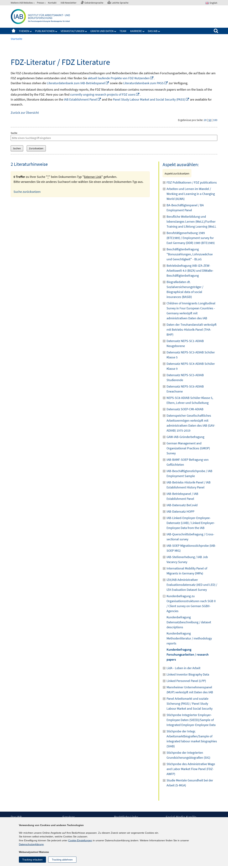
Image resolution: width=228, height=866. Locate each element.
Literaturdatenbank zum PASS (145, 83)
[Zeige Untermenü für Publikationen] (56, 31)
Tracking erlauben (32, 859)
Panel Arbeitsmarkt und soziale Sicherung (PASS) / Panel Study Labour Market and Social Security (190, 703)
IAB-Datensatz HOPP (180, 511)
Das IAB (152, 31)
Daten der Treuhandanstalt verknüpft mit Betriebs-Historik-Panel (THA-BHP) (192, 329)
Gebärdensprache (93, 2)
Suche (14, 133)
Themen (24, 31)
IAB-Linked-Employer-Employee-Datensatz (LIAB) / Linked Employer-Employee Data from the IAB (191, 523)
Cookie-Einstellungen (80, 840)
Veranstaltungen (72, 31)
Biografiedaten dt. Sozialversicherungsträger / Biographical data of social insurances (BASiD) (185, 289)
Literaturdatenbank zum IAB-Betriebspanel (78, 83)
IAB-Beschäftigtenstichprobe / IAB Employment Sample (189, 473)
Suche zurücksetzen (27, 192)
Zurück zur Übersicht (25, 113)
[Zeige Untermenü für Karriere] (143, 31)
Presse (40, 2)
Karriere (136, 31)
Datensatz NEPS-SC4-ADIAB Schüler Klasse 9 (191, 366)
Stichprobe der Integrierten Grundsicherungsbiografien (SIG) (188, 755)
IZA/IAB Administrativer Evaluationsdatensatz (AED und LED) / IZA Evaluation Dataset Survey (192, 585)
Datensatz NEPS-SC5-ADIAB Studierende (185, 377)
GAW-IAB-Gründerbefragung (185, 437)
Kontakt (52, 2)
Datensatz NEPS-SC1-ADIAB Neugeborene (185, 343)
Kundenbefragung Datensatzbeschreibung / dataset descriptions (189, 622)
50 (209, 120)
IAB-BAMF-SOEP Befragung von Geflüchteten (188, 462)
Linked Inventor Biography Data (188, 674)
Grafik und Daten (101, 31)
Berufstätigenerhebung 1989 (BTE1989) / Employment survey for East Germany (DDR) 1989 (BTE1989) (191, 238)
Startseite (13, 31)
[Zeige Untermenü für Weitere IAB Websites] (34, 3)
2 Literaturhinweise (29, 164)
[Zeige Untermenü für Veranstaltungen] (86, 31)
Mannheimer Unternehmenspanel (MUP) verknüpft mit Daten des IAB (190, 689)
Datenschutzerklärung (31, 844)
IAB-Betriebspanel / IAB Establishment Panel (182, 496)
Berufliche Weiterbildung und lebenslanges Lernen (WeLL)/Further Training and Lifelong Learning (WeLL (191, 221)
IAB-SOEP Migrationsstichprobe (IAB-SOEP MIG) (191, 548)
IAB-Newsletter (68, 2)
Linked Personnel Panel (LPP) (186, 681)
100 (215, 120)
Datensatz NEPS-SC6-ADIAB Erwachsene (185, 388)
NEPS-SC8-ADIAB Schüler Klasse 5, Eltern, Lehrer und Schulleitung (190, 400)
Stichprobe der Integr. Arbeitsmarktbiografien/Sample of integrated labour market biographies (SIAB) (192, 738)
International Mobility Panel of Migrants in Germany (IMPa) (187, 570)
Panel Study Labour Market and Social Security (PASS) (151, 99)
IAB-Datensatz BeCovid (182, 505)
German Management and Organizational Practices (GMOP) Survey (188, 448)
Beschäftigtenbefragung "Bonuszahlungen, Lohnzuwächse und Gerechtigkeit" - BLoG (190, 254)
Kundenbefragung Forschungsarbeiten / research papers (188, 654)
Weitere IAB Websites (22, 2)
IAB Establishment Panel (82, 99)
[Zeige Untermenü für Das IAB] (159, 31)
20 (205, 120)
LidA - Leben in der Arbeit (183, 668)
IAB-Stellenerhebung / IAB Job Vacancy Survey (187, 559)
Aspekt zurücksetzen (177, 173)
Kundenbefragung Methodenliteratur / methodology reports (189, 638)
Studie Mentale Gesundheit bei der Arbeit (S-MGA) (190, 782)
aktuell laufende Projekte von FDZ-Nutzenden (121, 78)
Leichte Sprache (120, 2)
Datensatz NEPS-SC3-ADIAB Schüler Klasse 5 (191, 354)
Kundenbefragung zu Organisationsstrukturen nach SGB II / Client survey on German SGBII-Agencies (191, 603)
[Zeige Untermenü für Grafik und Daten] (115, 31)
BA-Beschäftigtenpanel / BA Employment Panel (185, 207)
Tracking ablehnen (62, 859)
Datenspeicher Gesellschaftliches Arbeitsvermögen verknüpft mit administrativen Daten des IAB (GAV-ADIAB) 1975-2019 (191, 422)
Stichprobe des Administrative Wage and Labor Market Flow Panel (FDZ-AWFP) (191, 769)
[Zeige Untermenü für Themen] (30, 31)
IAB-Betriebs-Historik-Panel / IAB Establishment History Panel (189, 484)
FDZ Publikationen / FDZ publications (192, 182)
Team (123, 31)
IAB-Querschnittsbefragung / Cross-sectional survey (190, 536)
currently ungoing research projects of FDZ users (105, 94)
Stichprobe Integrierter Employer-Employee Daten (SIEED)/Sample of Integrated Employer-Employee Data (191, 720)
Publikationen (45, 31)
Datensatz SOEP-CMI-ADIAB (185, 409)
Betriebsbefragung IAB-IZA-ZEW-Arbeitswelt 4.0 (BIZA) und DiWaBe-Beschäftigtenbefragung (190, 270)
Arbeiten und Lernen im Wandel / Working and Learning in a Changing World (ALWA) (191, 194)
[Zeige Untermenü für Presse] (45, 3)
